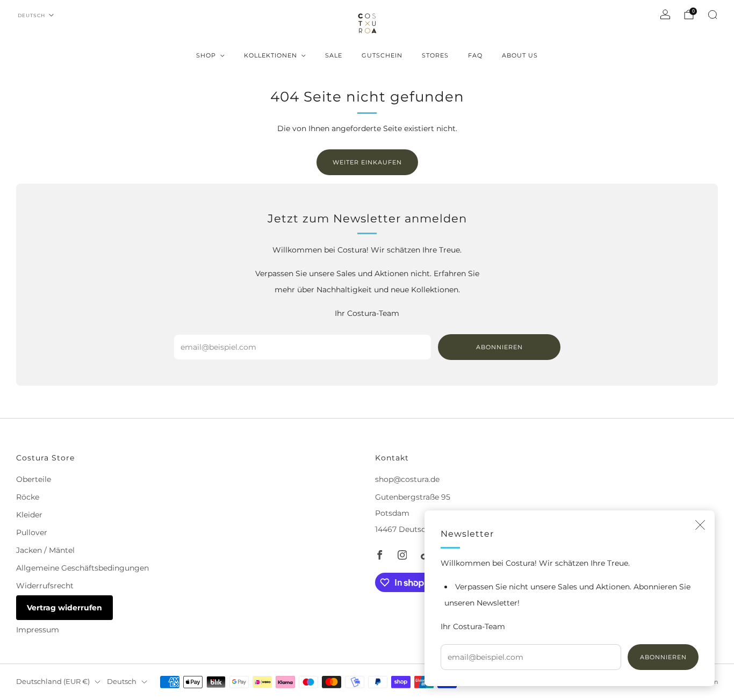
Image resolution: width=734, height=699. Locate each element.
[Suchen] (712, 14)
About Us (520, 55)
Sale (333, 55)
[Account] (665, 14)
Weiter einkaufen (367, 162)
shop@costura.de (407, 479)
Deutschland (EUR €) (53, 682)
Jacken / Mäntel (45, 550)
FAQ (475, 55)
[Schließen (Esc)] (700, 524)
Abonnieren (663, 657)
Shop (206, 55)
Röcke (27, 497)
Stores (435, 55)
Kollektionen (270, 55)
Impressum (37, 630)
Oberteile (33, 479)
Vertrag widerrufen (64, 607)
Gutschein (382, 55)
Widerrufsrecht (45, 585)
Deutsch (31, 15)
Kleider (29, 515)
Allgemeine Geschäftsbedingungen (82, 568)
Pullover (31, 532)
